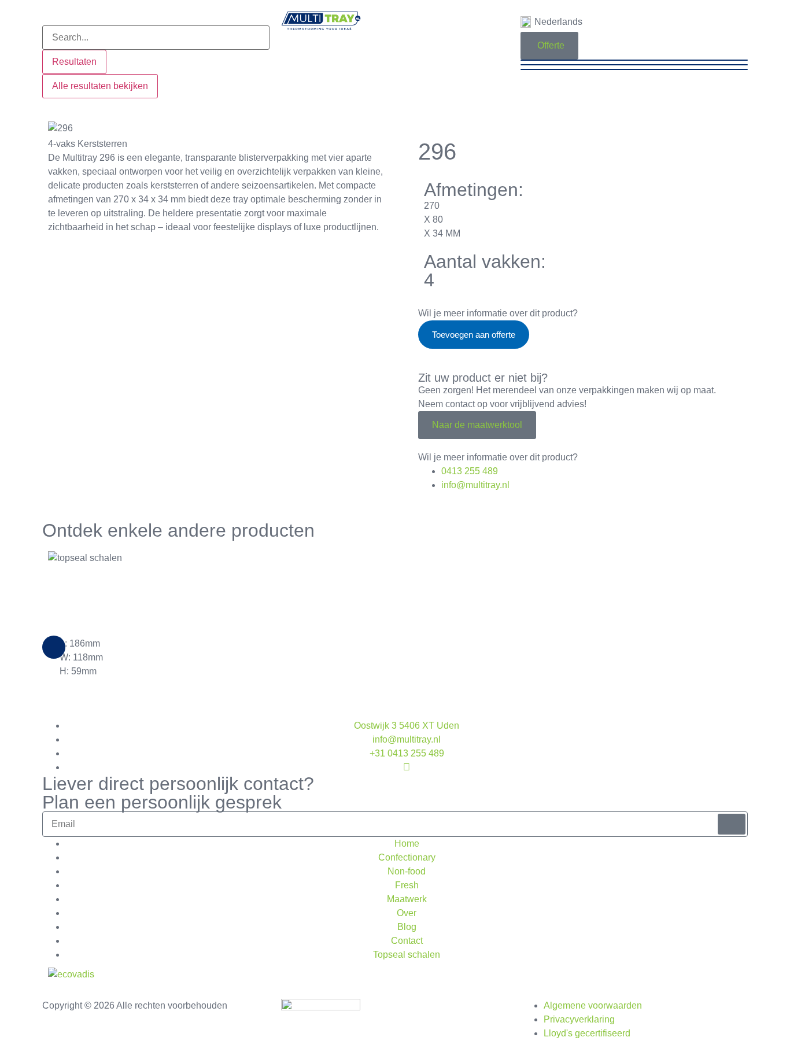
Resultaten (74, 62)
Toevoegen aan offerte (473, 334)
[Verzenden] (731, 824)
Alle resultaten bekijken (100, 86)
